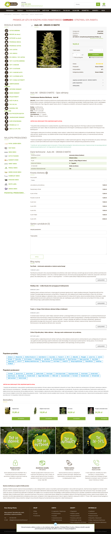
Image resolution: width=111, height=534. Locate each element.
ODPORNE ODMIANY (15, 89)
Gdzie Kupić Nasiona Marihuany (97, 522)
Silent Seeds (21, 376)
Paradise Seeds (31, 376)
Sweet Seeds (84, 373)
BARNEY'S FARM (13, 160)
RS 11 (68, 357)
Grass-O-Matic (99, 66)
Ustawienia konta (57, 518)
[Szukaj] (98, 4)
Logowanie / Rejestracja (59, 511)
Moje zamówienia (57, 520)
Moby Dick (75, 357)
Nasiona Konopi (93, 515)
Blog (35, 511)
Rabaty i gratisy (75, 513)
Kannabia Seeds (85, 376)
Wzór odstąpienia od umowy (78, 522)
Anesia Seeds (29, 373)
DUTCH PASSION (13, 156)
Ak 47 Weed (56, 361)
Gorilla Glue (98, 361)
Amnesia (100, 357)
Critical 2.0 (65, 361)
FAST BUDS (11, 148)
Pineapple (83, 357)
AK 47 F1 (19, 361)
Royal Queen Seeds (73, 373)
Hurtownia (37, 515)
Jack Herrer (47, 359)
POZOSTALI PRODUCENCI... (14, 193)
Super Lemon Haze (84, 359)
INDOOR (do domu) (14, 34)
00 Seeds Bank (95, 376)
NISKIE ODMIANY (14, 93)
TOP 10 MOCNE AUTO (15, 72)
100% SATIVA (13, 49)
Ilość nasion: (76, 50)
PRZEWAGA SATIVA (15, 46)
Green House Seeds (60, 373)
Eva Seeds (75, 376)
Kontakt (55, 515)
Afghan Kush (11, 361)
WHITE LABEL (12, 184)
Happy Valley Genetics (43, 376)
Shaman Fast (19, 357)
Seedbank (10, 363)
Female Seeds (94, 373)
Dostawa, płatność (76, 518)
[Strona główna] (11, 4)
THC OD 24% (13, 104)
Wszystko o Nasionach (95, 518)
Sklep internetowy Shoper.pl (100, 531)
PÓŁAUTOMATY (14, 97)
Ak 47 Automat (28, 359)
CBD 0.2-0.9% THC (15, 129)
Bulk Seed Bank (12, 378)
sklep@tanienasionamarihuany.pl (34, 6)
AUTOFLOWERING (14, 30)
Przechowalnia (57, 513)
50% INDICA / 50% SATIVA (17, 57)
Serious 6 (10, 357)
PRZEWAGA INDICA (15, 42)
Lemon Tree (92, 357)
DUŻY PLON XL (13, 100)
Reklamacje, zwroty (76, 520)
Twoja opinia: (33, 236)
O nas (35, 513)
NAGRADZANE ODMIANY (16, 117)
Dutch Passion (11, 376)
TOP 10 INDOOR (14, 65)
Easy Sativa (52, 357)
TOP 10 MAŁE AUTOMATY (17, 80)
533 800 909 (26, 4)
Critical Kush (38, 359)
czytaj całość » (101, 280)
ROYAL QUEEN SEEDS (14, 143)
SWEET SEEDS (12, 163)
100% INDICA (13, 53)
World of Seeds (22, 378)
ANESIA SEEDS (12, 189)
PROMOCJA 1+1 (14, 125)
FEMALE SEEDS (12, 168)
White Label (55, 376)
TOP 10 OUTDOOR (14, 68)
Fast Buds (10, 373)
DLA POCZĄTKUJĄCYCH (16, 113)
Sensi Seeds (49, 373)
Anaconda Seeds (65, 376)
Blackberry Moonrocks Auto (32, 361)
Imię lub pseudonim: (35, 229)
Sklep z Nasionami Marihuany (97, 520)
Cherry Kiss (18, 359)
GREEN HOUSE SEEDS (14, 172)
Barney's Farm (19, 373)
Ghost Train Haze (72, 359)
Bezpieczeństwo (75, 515)
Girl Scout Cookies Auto (59, 359)
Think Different (89, 361)
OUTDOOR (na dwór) (15, 38)
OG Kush (10, 359)
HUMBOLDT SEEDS (14, 176)
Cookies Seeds (39, 373)
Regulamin (74, 511)
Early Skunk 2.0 (42, 357)
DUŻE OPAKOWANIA (15, 121)
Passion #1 (61, 357)
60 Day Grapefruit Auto (76, 361)
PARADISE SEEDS (13, 180)
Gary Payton (95, 359)
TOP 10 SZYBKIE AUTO (16, 76)
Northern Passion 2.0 (30, 357)
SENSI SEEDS (12, 152)
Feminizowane (93, 513)
